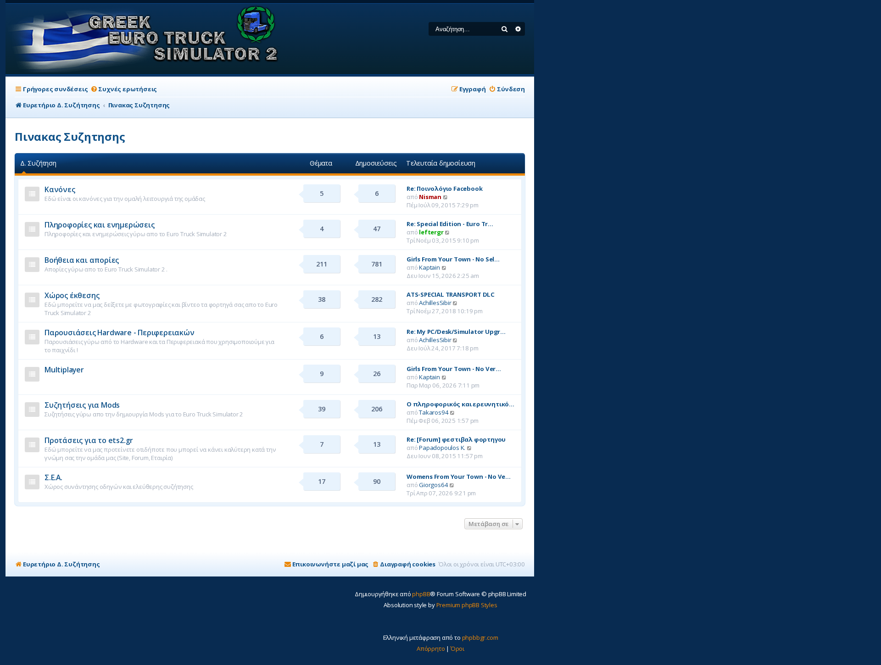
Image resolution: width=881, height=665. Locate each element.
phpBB (421, 594)
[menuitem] (123, 89)
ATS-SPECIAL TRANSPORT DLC (451, 294)
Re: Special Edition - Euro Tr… (450, 224)
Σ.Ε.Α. (53, 477)
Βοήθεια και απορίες (82, 260)
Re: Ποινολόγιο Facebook (444, 188)
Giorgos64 (433, 485)
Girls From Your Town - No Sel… (453, 259)
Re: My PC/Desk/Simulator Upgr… (456, 331)
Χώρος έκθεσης (72, 295)
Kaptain (429, 267)
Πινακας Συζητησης (70, 136)
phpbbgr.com (480, 637)
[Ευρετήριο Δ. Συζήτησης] (145, 39)
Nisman (430, 197)
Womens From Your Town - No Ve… (459, 476)
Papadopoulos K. (442, 447)
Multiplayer (64, 370)
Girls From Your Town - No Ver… (454, 369)
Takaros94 (433, 412)
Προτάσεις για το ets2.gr (89, 440)
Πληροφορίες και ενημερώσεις (100, 225)
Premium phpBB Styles (466, 605)
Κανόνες (60, 189)
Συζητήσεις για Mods (82, 405)
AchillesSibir (435, 303)
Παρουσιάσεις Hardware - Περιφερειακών (120, 332)
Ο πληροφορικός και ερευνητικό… (460, 404)
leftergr (431, 232)
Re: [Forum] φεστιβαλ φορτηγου (456, 439)
